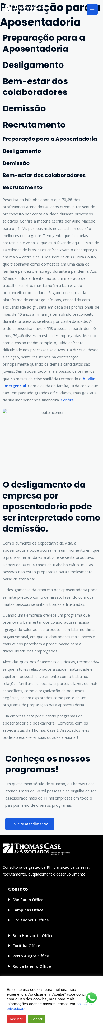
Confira (67, 400)
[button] (51, 900)
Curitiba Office (26, 945)
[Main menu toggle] (92, 9)
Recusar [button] (16, 1019)
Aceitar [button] (36, 1019)
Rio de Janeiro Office (31, 966)
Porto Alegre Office (30, 955)
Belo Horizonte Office (32, 935)
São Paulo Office (28, 899)
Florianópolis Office (30, 920)
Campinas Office (28, 909)
